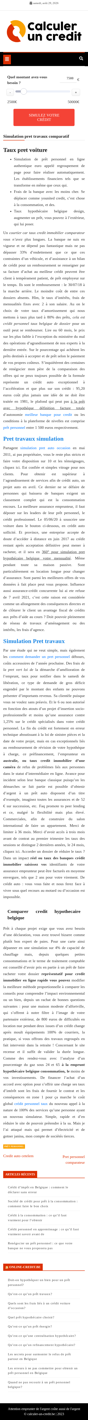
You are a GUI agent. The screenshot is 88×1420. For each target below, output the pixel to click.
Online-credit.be (25, 1267)
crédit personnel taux (31, 1104)
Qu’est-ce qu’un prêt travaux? (30, 1294)
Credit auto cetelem (18, 1156)
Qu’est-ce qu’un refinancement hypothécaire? (41, 1345)
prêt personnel (14, 427)
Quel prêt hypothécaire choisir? (31, 1317)
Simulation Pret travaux (34, 641)
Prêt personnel (14, 1146)
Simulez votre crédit (44, 117)
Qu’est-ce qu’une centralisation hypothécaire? (42, 1335)
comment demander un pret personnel (39, 657)
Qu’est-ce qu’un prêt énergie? (30, 1326)
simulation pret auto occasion (45, 448)
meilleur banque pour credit (48, 414)
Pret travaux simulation (33, 438)
